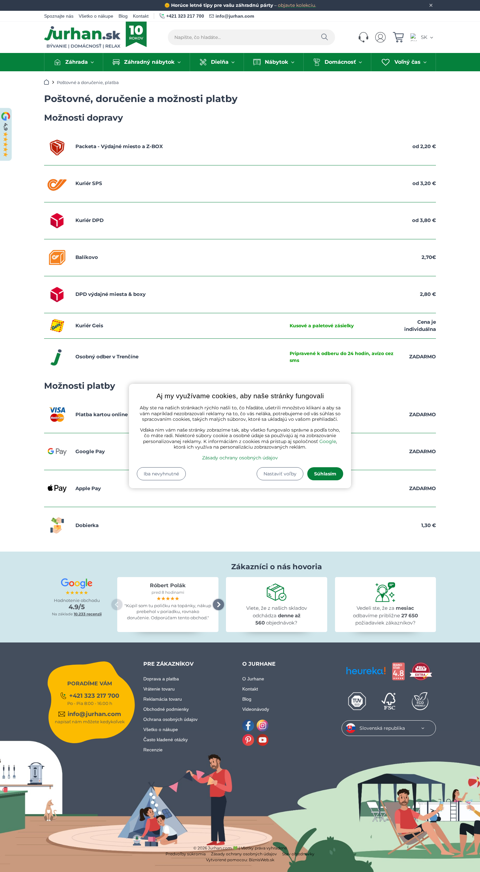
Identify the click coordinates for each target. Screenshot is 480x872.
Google (327, 441)
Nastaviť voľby (280, 474)
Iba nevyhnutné (161, 474)
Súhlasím (325, 474)
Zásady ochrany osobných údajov (240, 458)
